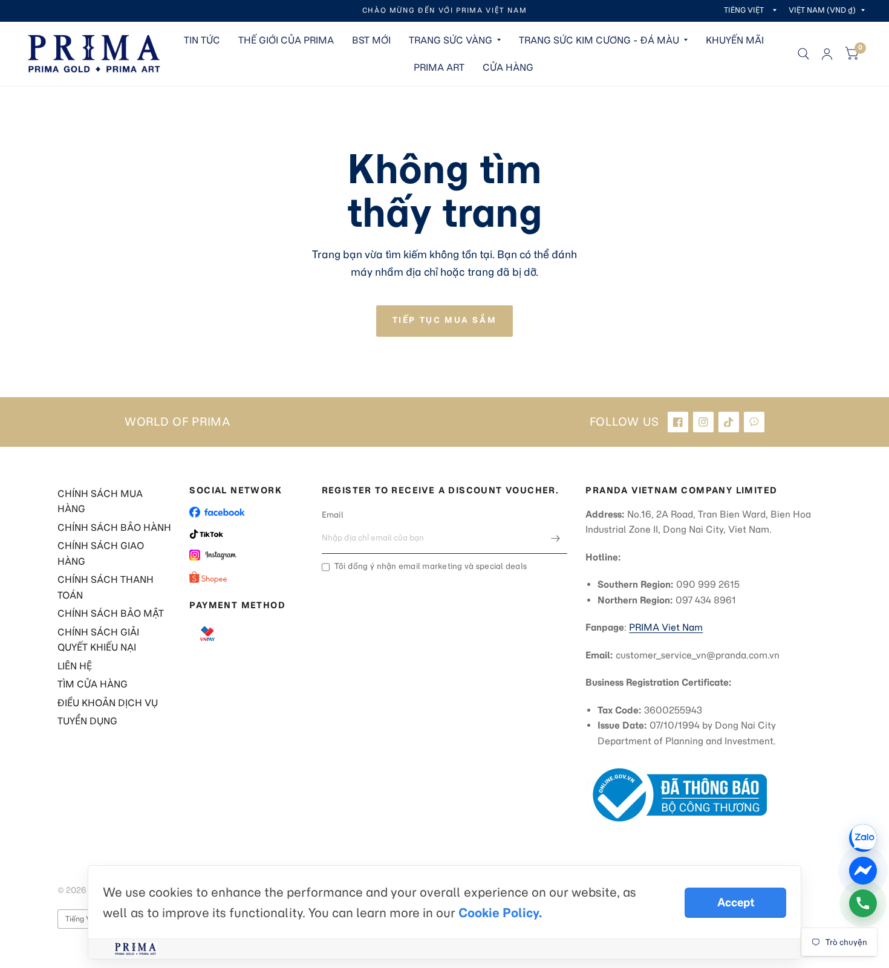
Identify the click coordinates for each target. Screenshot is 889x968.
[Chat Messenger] (863, 871)
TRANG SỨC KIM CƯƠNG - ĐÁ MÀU (599, 40)
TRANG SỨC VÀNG (450, 40)
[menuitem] (202, 40)
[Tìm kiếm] (803, 54)
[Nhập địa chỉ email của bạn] (555, 538)
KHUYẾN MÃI (735, 40)
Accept (735, 902)
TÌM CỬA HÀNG (92, 684)
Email (333, 515)
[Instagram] (703, 422)
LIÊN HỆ (74, 666)
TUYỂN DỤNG (87, 721)
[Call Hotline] (863, 903)
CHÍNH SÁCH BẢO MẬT (110, 613)
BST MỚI (371, 40)
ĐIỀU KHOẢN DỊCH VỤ (107, 703)
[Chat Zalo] (863, 838)
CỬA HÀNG (508, 67)
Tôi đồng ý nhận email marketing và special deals (430, 566)
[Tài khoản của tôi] (827, 54)
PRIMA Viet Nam (666, 627)
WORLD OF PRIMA (177, 422)
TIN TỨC (202, 40)
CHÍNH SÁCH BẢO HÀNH (114, 527)
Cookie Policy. (500, 913)
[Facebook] (678, 422)
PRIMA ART (439, 67)
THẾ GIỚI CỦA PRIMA (286, 40)
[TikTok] (728, 422)
